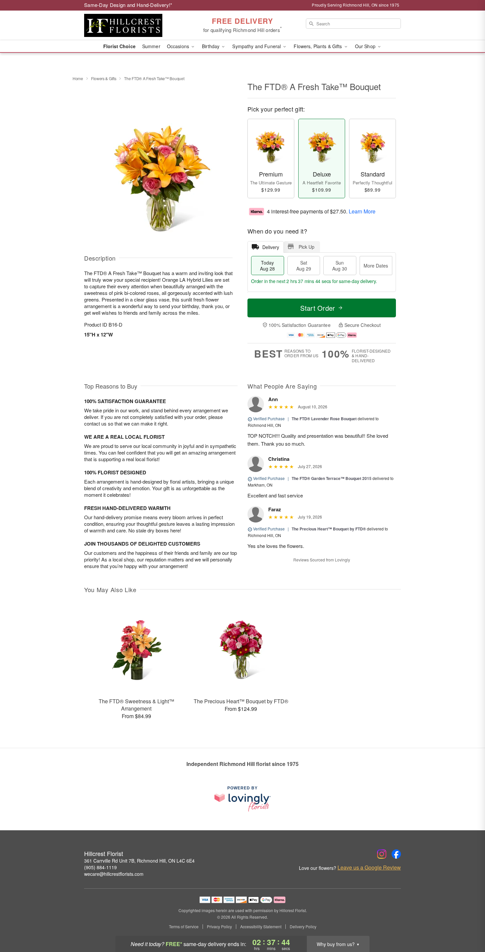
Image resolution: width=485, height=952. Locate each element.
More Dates (376, 265)
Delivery (270, 247)
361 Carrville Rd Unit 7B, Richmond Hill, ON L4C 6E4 (139, 860)
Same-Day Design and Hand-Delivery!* (128, 4)
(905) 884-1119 (100, 867)
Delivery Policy (303, 927)
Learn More (362, 211)
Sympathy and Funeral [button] (257, 46)
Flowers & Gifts (103, 78)
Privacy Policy (219, 927)
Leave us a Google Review (369, 867)
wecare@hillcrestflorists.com (114, 874)
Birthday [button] (211, 46)
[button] (467, 924)
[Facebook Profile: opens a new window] (396, 854)
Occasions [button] (178, 46)
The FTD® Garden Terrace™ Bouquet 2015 (332, 478)
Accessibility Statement (260, 927)
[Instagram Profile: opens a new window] (381, 854)
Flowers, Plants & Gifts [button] (318, 46)
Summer (151, 46)
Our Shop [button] (366, 46)
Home (78, 78)
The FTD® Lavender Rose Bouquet (324, 419)
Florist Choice (119, 46)
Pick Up (306, 246)
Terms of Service (184, 927)
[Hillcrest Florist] (131, 25)
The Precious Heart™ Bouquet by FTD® (329, 529)
